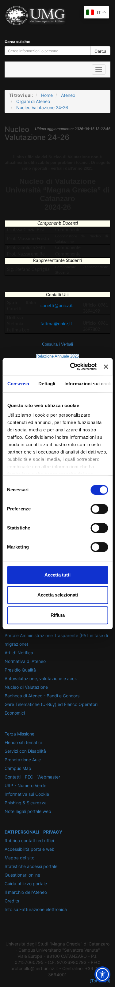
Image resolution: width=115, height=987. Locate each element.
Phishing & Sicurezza (26, 802)
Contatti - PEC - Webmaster (32, 776)
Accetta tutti (57, 574)
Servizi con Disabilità (25, 751)
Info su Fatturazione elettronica (36, 909)
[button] (102, 974)
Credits (12, 900)
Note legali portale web (28, 811)
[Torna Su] (100, 980)
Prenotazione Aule (23, 759)
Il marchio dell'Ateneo (26, 892)
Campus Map (18, 768)
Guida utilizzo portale (26, 883)
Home (47, 95)
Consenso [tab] (18, 383)
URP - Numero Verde (25, 785)
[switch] (99, 509)
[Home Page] (9, 69)
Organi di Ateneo (33, 101)
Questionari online (22, 875)
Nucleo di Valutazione (26, 687)
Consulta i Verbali (57, 344)
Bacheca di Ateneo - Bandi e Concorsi (42, 695)
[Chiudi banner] (106, 366)
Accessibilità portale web (30, 849)
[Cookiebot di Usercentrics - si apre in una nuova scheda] (72, 367)
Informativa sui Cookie (27, 794)
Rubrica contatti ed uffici (29, 840)
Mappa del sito (19, 857)
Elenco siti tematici (23, 742)
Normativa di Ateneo (25, 661)
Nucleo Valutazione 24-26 (42, 107)
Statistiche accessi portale (31, 866)
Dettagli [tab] (46, 383)
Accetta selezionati (57, 594)
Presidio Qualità (20, 669)
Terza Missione (19, 733)
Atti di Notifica (19, 652)
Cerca (100, 51)
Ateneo (68, 95)
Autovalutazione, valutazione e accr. (41, 678)
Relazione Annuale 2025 (57, 356)
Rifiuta (58, 615)
